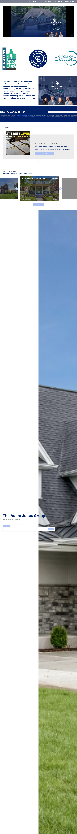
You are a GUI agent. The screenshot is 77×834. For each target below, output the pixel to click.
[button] (51, 529)
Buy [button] (39, 1)
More (38, 161)
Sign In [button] (72, 1)
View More (44, 153)
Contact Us (59, 1)
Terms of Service (35, 116)
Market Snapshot (48, 1)
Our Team (35, 1)
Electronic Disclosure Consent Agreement (24, 115)
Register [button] (67, 1)
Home (30, 1)
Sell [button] (42, 1)
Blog (55, 1)
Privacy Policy (41, 116)
